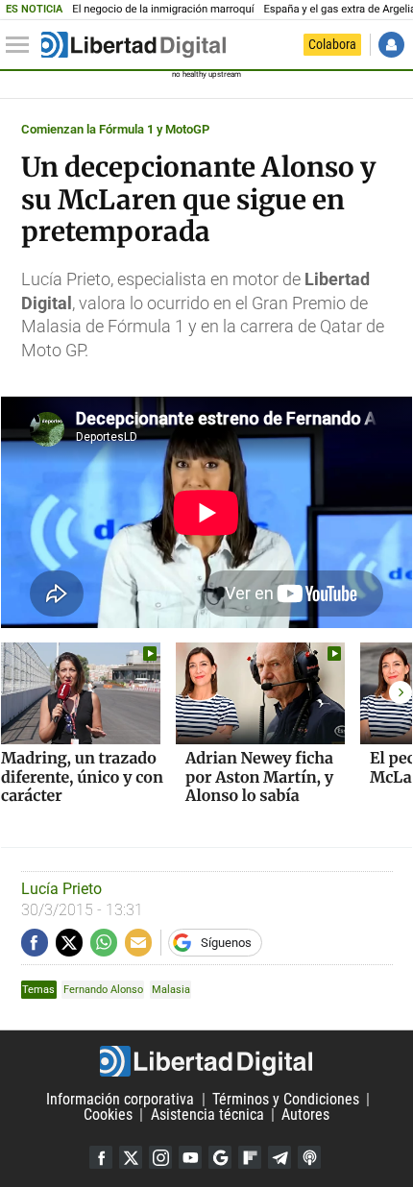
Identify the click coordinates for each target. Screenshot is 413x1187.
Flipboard (249, 1157)
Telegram (279, 1157)
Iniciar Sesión (391, 45)
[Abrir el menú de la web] (22, 45)
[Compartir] (34, 942)
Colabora (332, 44)
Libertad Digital (206, 1061)
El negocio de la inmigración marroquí (163, 9)
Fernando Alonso (103, 989)
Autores (305, 1114)
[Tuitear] (69, 942)
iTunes (309, 1157)
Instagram (160, 1157)
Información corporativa (120, 1099)
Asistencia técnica (207, 1114)
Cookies (108, 1114)
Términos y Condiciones (285, 1099)
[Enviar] (103, 942)
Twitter (130, 1157)
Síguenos (226, 942)
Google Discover (219, 1157)
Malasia (171, 989)
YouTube (190, 1157)
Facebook (100, 1157)
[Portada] (133, 45)
